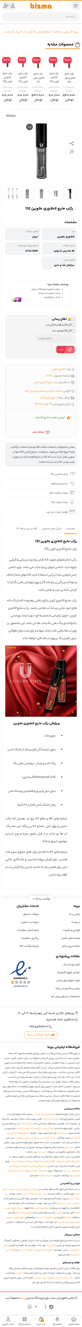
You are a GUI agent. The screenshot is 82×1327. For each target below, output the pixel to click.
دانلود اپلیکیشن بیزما (39, 1034)
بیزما (75, 32)
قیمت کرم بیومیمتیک (25, 1138)
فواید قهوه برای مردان (68, 980)
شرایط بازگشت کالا (29, 946)
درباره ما (75, 922)
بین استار (61, 1203)
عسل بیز (43, 1194)
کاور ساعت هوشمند (42, 1250)
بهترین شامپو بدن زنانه (67, 988)
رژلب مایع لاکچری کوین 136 (23, 76)
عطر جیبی (69, 1147)
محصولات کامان (25, 1171)
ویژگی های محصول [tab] (51, 529)
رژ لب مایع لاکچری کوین (45, 382)
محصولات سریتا (18, 1161)
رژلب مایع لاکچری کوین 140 (54, 76)
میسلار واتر (62, 1133)
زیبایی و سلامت (61, 32)
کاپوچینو (59, 1213)
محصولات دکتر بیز (29, 1194)
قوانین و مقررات (71, 930)
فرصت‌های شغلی (70, 938)
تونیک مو (51, 1138)
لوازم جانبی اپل (25, 1250)
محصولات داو (40, 1171)
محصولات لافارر (73, 1161)
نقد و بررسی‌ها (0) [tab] (26, 528)
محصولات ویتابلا (34, 1161)
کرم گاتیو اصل (48, 1128)
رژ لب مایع (5, 32)
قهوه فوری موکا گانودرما (68, 1222)
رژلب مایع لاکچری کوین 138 (7, 76)
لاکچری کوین (59, 369)
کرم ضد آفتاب (26, 1124)
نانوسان (19, 1273)
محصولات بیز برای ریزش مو (65, 996)
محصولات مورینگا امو (20, 1166)
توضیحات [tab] (70, 529)
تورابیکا (68, 1218)
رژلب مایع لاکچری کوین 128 (69, 76)
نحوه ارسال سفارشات (28, 930)
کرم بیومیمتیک (71, 964)
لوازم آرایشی (42, 32)
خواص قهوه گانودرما (68, 972)
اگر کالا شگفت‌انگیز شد (59, 325)
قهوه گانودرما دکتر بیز (47, 1218)
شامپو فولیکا (23, 1133)
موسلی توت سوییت (17, 1189)
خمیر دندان (41, 1152)
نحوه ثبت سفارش (29, 922)
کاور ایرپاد (51, 1245)
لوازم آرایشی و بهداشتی (43, 1114)
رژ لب (16, 32)
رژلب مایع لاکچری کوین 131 (38, 76)
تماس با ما (74, 914)
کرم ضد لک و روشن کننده (28, 1128)
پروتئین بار (32, 1189)
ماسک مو (75, 1138)
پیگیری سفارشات (30, 938)
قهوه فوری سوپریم (16, 1218)
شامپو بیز (12, 1133)
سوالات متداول (31, 914)
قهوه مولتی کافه (24, 1213)
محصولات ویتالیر (38, 1166)
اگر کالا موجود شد (62, 331)
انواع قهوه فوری (41, 1208)
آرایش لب (27, 32)
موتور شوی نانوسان (43, 1278)
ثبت (61, 350)
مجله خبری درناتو (71, 946)
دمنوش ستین (73, 1203)
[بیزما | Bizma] (41, 6)
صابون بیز (41, 1138)
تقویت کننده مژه (50, 1119)
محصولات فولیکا (46, 1176)
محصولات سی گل (71, 1171)
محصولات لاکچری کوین (54, 1161)
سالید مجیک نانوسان (64, 1278)
